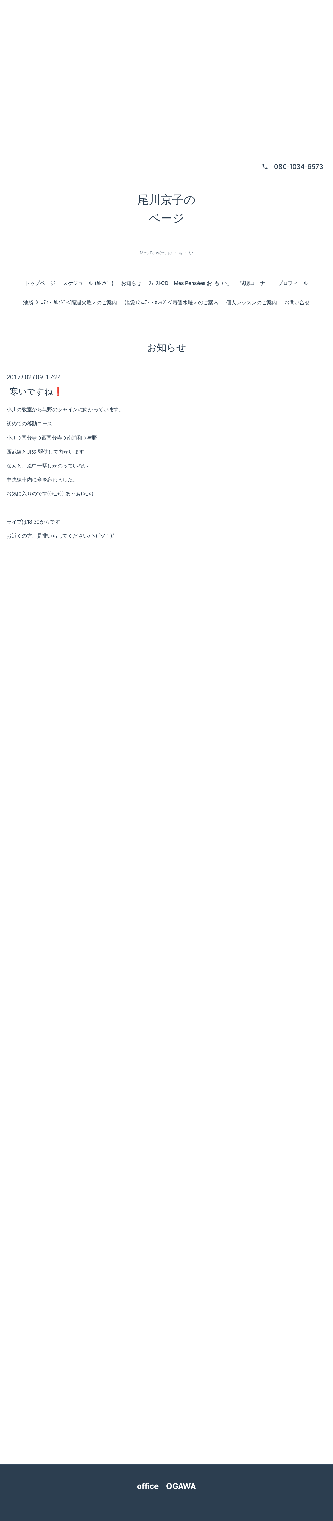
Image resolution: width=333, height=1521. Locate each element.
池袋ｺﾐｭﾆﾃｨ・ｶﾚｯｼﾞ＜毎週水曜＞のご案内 (172, 302)
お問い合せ (297, 302)
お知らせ (131, 283)
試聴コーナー (255, 283)
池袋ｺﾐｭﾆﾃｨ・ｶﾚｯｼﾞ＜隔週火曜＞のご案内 (70, 302)
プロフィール (293, 283)
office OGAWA (172, 1486)
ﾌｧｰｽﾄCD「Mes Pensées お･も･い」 (190, 283)
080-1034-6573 (298, 167)
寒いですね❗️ (36, 391)
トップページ (40, 283)
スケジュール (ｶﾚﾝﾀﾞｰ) (88, 283)
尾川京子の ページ (166, 208)
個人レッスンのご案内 (251, 302)
